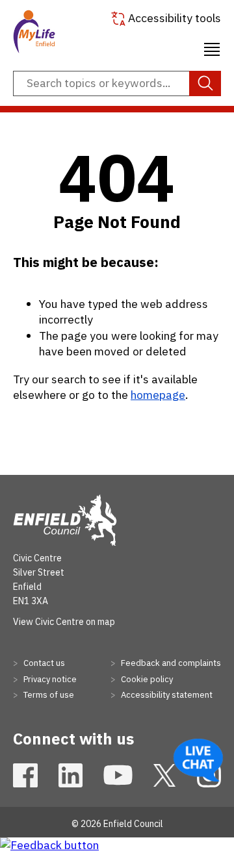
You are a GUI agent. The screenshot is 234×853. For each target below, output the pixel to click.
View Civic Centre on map (64, 622)
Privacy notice (49, 679)
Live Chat (198, 760)
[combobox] (117, 84)
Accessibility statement (166, 694)
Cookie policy (146, 679)
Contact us (43, 662)
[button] (212, 47)
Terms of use (47, 694)
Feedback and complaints (170, 662)
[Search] (205, 84)
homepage (158, 394)
